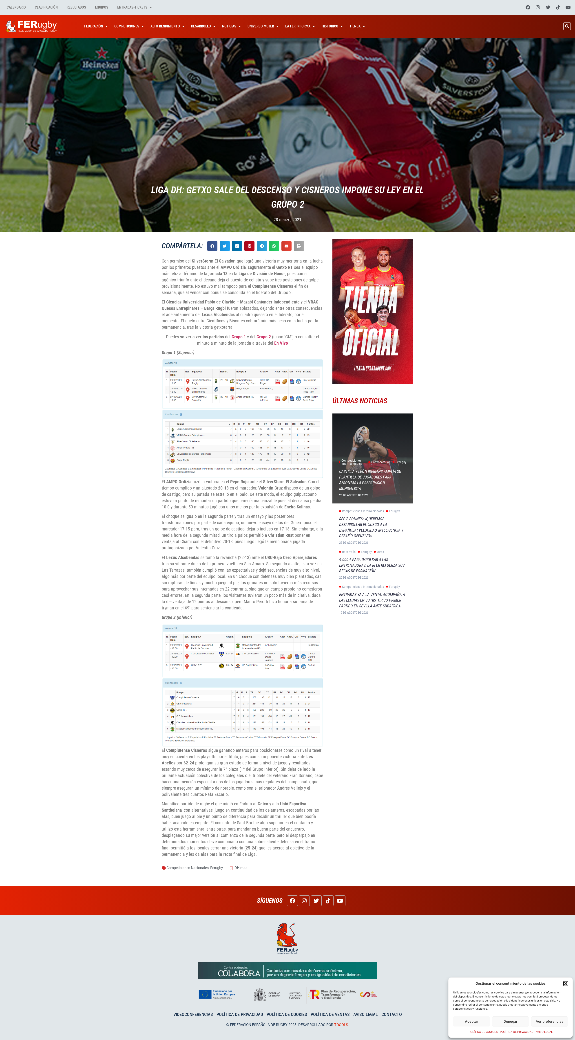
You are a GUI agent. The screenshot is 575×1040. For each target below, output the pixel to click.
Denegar (511, 1021)
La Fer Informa (297, 26)
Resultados (76, 7)
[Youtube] (568, 7)
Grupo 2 (264, 336)
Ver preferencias (549, 1021)
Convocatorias (381, 462)
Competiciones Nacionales (187, 868)
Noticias (229, 26)
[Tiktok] (558, 7)
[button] (566, 983)
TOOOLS (341, 1025)
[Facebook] (527, 7)
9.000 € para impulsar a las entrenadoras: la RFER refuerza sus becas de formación (372, 565)
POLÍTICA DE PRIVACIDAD (516, 1031)
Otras (380, 551)
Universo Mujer (261, 26)
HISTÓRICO (330, 26)
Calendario (16, 7)
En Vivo (281, 343)
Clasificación (46, 7)
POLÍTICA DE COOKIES (483, 1031)
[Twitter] (548, 7)
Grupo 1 (239, 336)
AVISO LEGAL (544, 1031)
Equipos (101, 7)
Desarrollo (201, 26)
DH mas (240, 868)
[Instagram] (537, 7)
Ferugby (216, 868)
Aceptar (471, 1021)
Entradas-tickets (132, 7)
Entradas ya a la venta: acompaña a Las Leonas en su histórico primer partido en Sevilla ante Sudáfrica (372, 600)
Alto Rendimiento (165, 26)
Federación (93, 26)
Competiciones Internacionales (352, 462)
